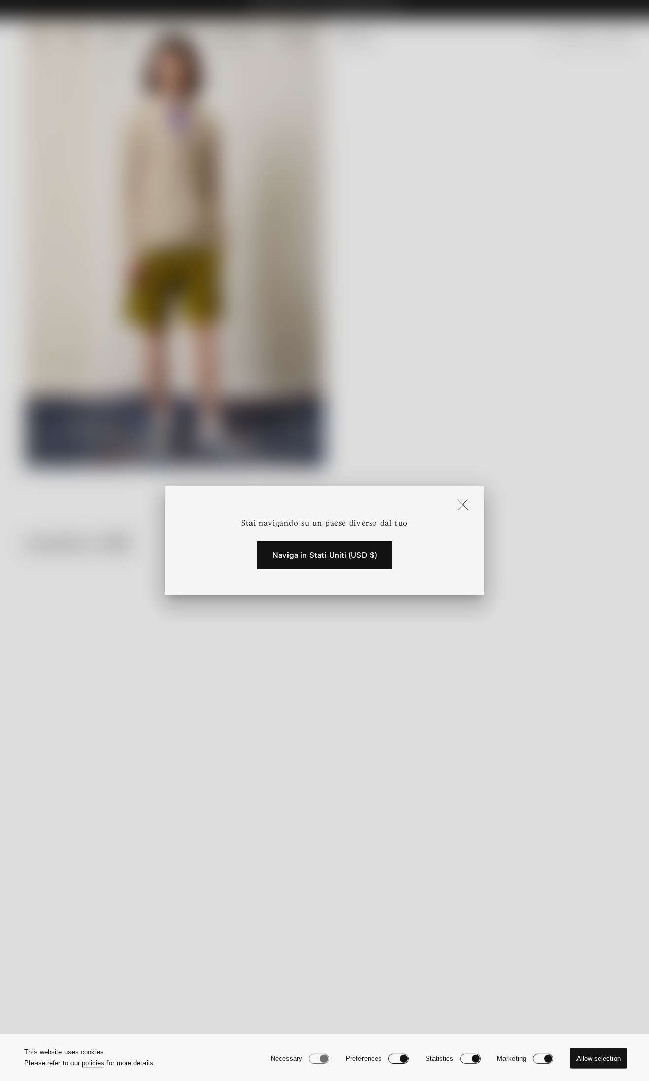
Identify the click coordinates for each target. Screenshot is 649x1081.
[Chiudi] (463, 505)
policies (93, 1063)
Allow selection (598, 1058)
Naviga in (324, 555)
